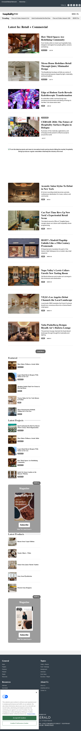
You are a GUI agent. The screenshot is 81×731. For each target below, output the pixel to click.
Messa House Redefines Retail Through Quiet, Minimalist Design (56, 66)
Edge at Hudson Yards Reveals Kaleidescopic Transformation (56, 94)
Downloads (5, 688)
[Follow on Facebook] (68, 5)
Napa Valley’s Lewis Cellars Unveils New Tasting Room (55, 271)
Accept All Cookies (19, 718)
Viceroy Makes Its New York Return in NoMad (28, 399)
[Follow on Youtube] (80, 5)
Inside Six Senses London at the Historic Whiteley (26, 473)
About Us (42, 685)
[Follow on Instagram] (77, 5)
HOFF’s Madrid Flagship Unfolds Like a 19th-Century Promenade (55, 243)
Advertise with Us (44, 688)
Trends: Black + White (24, 553)
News (43, 105)
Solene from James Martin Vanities (28, 565)
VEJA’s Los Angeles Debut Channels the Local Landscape (56, 298)
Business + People (45, 676)
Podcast (4, 671)
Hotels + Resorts (44, 664)
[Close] (36, 692)
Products (4, 669)
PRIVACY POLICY (49, 725)
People (20, 391)
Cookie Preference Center (19, 723)
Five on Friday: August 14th (61, 18)
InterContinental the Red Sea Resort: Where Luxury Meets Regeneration (28, 427)
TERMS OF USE (39, 725)
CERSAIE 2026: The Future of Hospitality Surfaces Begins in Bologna (56, 124)
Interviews (43, 671)
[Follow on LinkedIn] (71, 5)
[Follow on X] (74, 5)
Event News (43, 674)
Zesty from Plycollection (24, 576)
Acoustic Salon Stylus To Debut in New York (57, 187)
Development (43, 669)
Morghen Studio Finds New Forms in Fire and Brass (28, 387)
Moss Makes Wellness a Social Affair (28, 364)
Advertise (22, 1)
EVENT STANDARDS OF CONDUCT (51, 723)
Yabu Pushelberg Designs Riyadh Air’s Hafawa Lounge (56, 326)
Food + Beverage (44, 667)
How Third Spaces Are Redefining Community (53, 38)
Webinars (4, 685)
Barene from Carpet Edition (25, 541)
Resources (4, 676)
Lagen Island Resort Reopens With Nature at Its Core (27, 376)
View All (37, 483)
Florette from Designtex (24, 588)
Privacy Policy (31, 713)
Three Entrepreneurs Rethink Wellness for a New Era (26, 410)
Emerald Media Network (9, 1)
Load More (40, 351)
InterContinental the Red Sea (41, 18)
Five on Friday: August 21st (20, 18)
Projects (44, 50)
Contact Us (43, 690)
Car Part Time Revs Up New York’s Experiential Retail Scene (55, 215)
